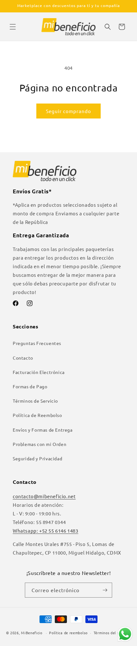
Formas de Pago (30, 386)
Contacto (23, 358)
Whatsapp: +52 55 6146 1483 (45, 531)
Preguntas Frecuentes (37, 343)
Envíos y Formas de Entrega (43, 430)
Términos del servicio (112, 632)
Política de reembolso (68, 632)
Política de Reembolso (37, 415)
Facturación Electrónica (39, 372)
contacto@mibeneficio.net (44, 496)
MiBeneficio (31, 632)
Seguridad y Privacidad (37, 458)
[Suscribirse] (105, 590)
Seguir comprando (68, 111)
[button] (13, 27)
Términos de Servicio (35, 401)
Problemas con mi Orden (39, 444)
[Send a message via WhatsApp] (125, 634)
